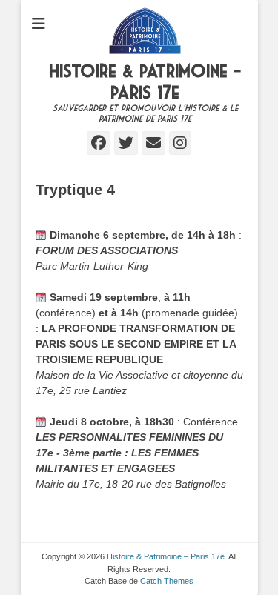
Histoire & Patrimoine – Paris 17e (166, 556)
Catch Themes (166, 580)
